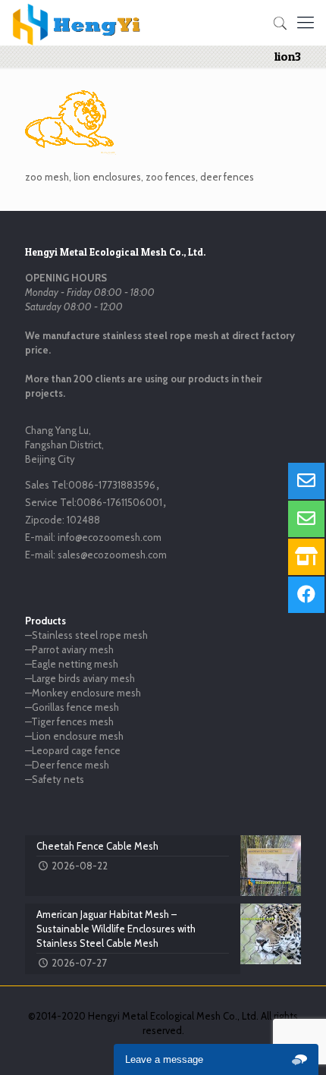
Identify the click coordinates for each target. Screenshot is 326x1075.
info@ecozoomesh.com (109, 537)
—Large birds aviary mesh (80, 678)
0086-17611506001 (119, 502)
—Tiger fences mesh (69, 721)
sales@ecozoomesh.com (112, 555)
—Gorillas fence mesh (72, 707)
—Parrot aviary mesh (69, 649)
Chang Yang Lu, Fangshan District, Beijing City (64, 444)
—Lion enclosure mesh (74, 736)
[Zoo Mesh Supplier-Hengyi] (77, 23)
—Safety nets (54, 779)
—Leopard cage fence (73, 750)
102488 (83, 520)
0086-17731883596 (111, 485)
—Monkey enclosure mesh (83, 693)
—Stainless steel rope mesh (86, 635)
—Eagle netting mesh (71, 664)
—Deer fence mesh (67, 765)
